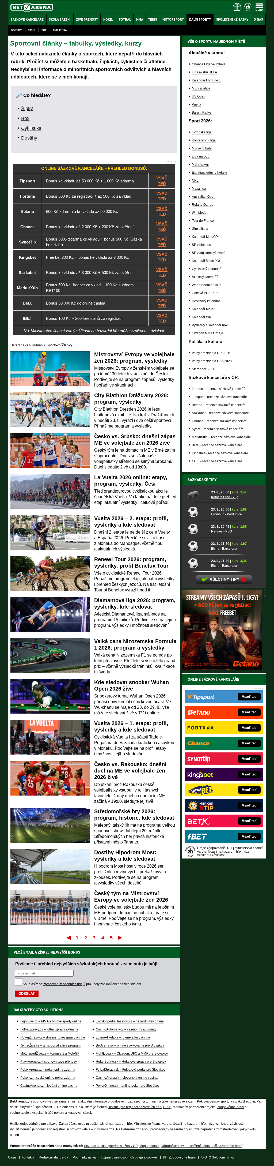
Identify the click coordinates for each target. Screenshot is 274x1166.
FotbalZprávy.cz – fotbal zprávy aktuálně (49, 1029)
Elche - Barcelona (224, 548)
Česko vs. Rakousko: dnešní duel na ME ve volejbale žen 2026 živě (130, 770)
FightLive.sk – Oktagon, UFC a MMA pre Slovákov (132, 1053)
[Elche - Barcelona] (197, 546)
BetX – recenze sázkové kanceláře (217, 445)
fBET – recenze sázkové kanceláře (217, 461)
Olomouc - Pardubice (226, 514)
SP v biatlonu (201, 245)
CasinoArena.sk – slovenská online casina (127, 1077)
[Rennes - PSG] (197, 529)
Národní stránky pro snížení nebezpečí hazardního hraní (201, 1146)
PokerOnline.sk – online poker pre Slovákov (127, 1086)
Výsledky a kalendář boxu (210, 325)
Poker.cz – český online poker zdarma (47, 1077)
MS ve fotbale (202, 148)
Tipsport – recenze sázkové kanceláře (219, 397)
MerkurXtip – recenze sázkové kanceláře (221, 437)
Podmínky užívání (85, 1157)
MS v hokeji (200, 164)
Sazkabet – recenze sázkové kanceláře (220, 413)
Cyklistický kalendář (206, 269)
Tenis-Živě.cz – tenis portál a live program (50, 1045)
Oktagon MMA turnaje (207, 333)
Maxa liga (199, 188)
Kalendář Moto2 (203, 309)
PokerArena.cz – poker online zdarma (47, 1069)
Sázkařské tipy (202, 479)
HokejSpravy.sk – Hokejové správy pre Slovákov (131, 1061)
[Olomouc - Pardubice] (197, 512)
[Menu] (259, 7)
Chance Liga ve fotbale (209, 64)
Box (44, 30)
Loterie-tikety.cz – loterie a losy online (123, 1037)
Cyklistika (60, 30)
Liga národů (201, 156)
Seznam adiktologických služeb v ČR (111, 1146)
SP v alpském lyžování (208, 253)
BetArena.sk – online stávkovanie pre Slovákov (130, 1045)
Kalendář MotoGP (205, 237)
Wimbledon (200, 213)
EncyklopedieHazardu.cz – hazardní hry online (130, 1021)
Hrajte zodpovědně (24, 1124)
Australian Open (203, 196)
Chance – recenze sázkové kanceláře (219, 421)
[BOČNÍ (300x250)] (222, 668)
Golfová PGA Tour (205, 293)
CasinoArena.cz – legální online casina (48, 1086)
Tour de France (203, 221)
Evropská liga (202, 132)
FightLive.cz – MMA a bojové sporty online (50, 1021)
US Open (198, 96)
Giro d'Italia (200, 229)
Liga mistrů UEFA (204, 72)
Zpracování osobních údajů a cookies (130, 1157)
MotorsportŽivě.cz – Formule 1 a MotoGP (49, 1053)
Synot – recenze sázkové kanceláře (217, 429)
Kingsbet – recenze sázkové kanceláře (220, 453)
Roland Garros (202, 205)
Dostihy (16, 30)
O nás (12, 1157)
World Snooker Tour (206, 285)
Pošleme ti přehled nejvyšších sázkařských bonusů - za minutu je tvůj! (86, 963)
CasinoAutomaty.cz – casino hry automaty (126, 1029)
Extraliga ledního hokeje (209, 172)
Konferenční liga (204, 140)
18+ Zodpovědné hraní (179, 1157)
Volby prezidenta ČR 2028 (211, 353)
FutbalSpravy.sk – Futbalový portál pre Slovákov (130, 1069)
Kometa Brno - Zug (224, 497)
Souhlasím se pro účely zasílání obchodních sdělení (82, 984)
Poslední (120, 937)
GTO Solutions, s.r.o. (219, 1157)
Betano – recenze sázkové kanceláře (219, 405)
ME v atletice (201, 88)
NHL (195, 180)
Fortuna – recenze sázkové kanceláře (219, 389)
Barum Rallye (202, 112)
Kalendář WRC (203, 317)
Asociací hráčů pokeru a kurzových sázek (62, 1113)
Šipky (31, 30)
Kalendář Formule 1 (206, 80)
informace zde (104, 1129)
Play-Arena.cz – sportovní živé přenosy (48, 1061)
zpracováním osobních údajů (64, 984)
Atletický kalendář (205, 277)
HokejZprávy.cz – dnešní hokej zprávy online (52, 1037)
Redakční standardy (53, 1157)
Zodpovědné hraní (230, 1107)
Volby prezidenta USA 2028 (212, 361)
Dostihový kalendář (206, 301)
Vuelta (196, 104)
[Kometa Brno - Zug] (197, 494)
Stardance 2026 (203, 369)
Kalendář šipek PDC (207, 261)
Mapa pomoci (149, 1146)
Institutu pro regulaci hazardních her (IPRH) (139, 1107)
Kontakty (27, 1157)
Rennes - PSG (221, 531)
